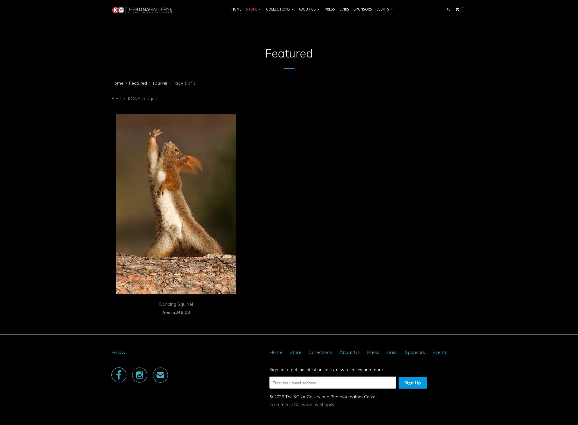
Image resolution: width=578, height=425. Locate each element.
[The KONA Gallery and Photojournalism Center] (142, 10)
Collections (279, 9)
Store (252, 9)
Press (330, 9)
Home (236, 9)
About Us (308, 9)
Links (344, 9)
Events (384, 9)
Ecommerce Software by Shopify (301, 404)
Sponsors (363, 9)
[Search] (449, 9)
